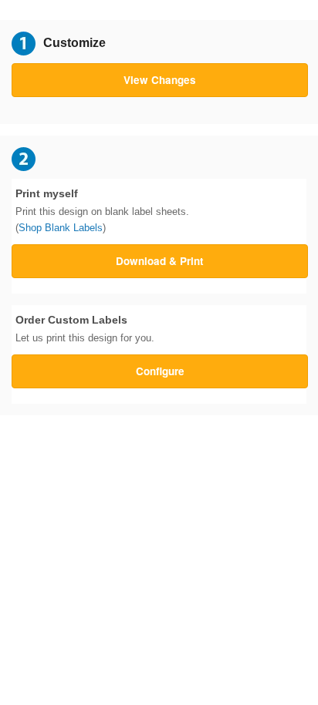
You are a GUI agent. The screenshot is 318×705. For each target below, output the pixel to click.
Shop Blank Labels (61, 227)
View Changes (159, 79)
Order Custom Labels (84, 329)
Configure (160, 371)
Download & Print (160, 260)
